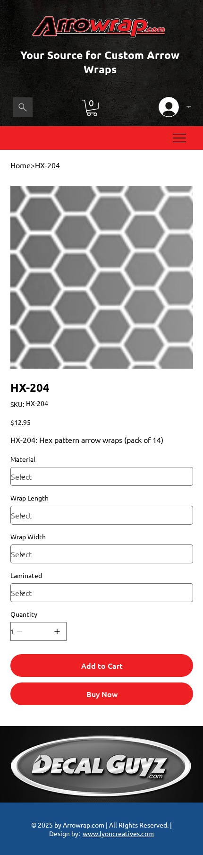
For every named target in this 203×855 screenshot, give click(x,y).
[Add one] (57, 631)
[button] (92, 108)
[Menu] (180, 138)
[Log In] (168, 107)
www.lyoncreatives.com (118, 833)
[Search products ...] (23, 107)
